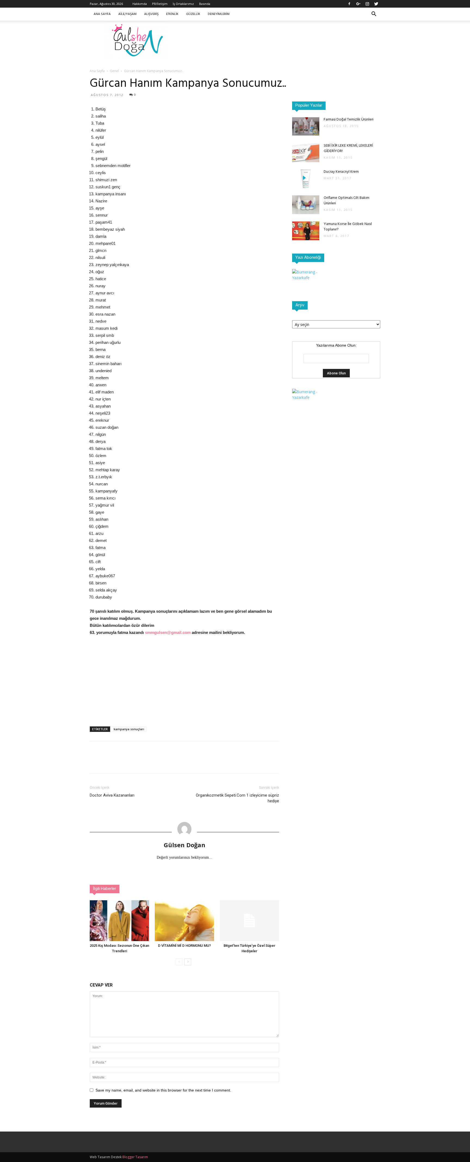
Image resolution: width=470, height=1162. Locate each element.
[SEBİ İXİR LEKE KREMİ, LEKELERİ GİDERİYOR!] (305, 152)
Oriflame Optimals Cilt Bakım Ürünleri (346, 200)
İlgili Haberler (104, 888)
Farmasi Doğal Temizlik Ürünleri (348, 119)
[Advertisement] (281, 39)
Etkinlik (172, 14)
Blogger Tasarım (135, 1157)
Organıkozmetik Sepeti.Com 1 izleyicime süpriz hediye (237, 798)
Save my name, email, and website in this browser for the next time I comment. (163, 1090)
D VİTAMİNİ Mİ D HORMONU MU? (184, 946)
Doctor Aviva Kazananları (112, 795)
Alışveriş (151, 14)
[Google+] (358, 4)
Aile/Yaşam (127, 14)
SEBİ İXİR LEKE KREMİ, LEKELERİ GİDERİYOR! (348, 148)
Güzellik (193, 14)
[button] (373, 14)
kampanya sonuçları (129, 729)
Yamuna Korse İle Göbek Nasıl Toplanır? (348, 227)
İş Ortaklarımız (183, 4)
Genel (114, 71)
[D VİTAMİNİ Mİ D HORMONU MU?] (184, 920)
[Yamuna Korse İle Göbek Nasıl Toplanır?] (305, 230)
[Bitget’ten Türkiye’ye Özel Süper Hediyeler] (249, 920)
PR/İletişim (160, 4)
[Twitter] (376, 4)
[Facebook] (349, 4)
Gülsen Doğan (184, 845)
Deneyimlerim (219, 14)
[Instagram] (367, 4)
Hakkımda (139, 4)
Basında (204, 4)
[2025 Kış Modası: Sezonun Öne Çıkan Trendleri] (119, 920)
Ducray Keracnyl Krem (341, 172)
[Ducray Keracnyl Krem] (305, 178)
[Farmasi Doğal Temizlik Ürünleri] (305, 126)
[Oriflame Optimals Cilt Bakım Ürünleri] (305, 204)
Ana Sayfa (102, 14)
